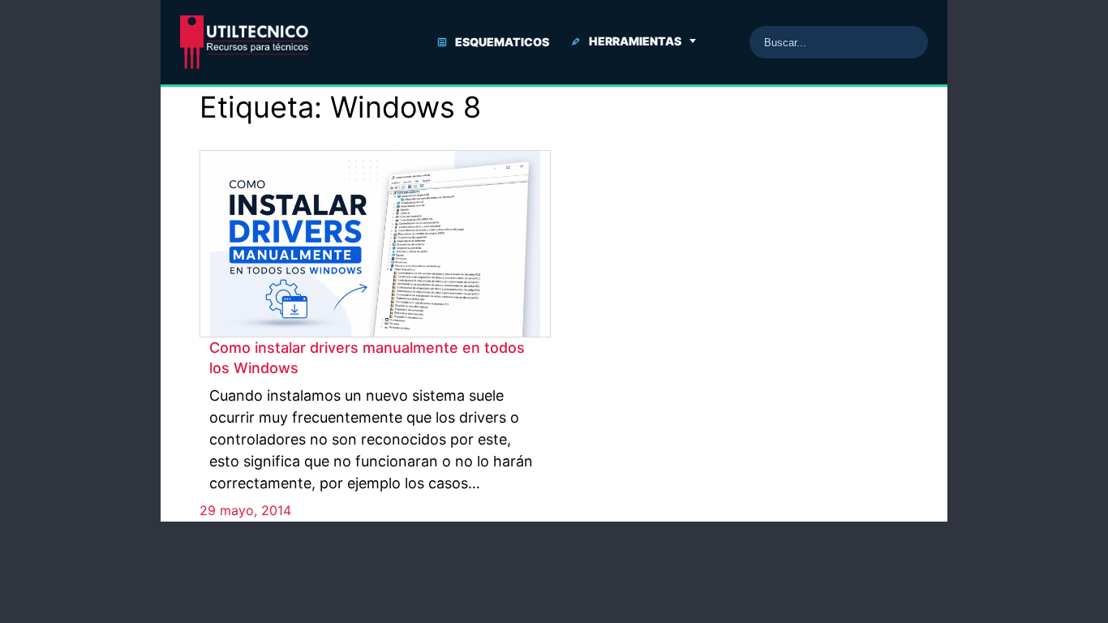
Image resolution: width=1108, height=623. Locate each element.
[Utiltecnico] (244, 42)
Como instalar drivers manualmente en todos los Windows (367, 357)
